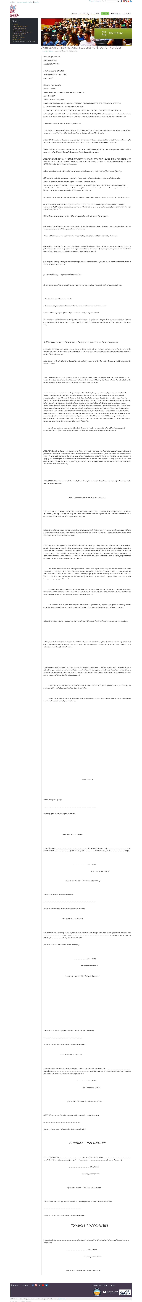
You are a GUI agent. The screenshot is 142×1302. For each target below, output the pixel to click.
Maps (26, 1285)
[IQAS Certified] (97, 1292)
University (84, 13)
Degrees (15, 24)
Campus (127, 13)
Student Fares (17, 39)
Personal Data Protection (25, 2)
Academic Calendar (19, 37)
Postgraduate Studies (19, 28)
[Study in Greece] (125, 1292)
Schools (95, 13)
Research (115, 13)
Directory (16, 1285)
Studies (105, 13)
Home (74, 13)
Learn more (62, 1299)
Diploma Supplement (19, 30)
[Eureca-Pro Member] (110, 1292)
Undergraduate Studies (20, 26)
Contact (98, 1)
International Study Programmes (23, 32)
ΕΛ (11, 2)
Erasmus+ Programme (19, 34)
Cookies (36, 2)
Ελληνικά (91, 1)
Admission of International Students (24, 41)
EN (14, 2)
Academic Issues (18, 35)
